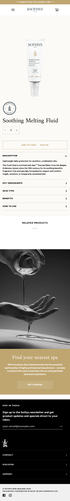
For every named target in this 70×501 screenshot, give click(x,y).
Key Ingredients (12, 183)
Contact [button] (8, 455)
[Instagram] (10, 495)
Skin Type (8, 191)
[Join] (58, 426)
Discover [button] (8, 464)
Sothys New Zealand (15, 489)
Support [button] (8, 474)
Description (10, 156)
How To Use (9, 206)
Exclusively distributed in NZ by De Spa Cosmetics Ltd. (30, 491)
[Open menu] (16, 9)
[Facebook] (4, 495)
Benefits (8, 198)
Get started (35, 385)
